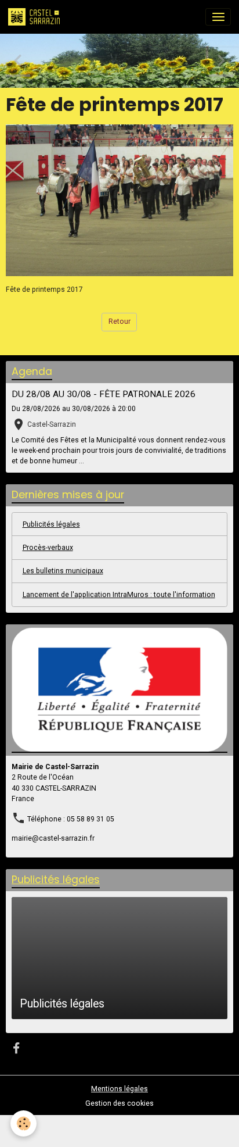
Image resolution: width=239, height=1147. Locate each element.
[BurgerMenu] (218, 17)
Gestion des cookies (119, 1103)
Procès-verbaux (48, 548)
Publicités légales (51, 524)
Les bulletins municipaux (63, 571)
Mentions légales (119, 1089)
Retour (119, 321)
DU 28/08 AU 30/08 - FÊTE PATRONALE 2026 (103, 394)
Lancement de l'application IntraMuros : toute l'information (119, 595)
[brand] (36, 17)
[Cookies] (23, 1123)
